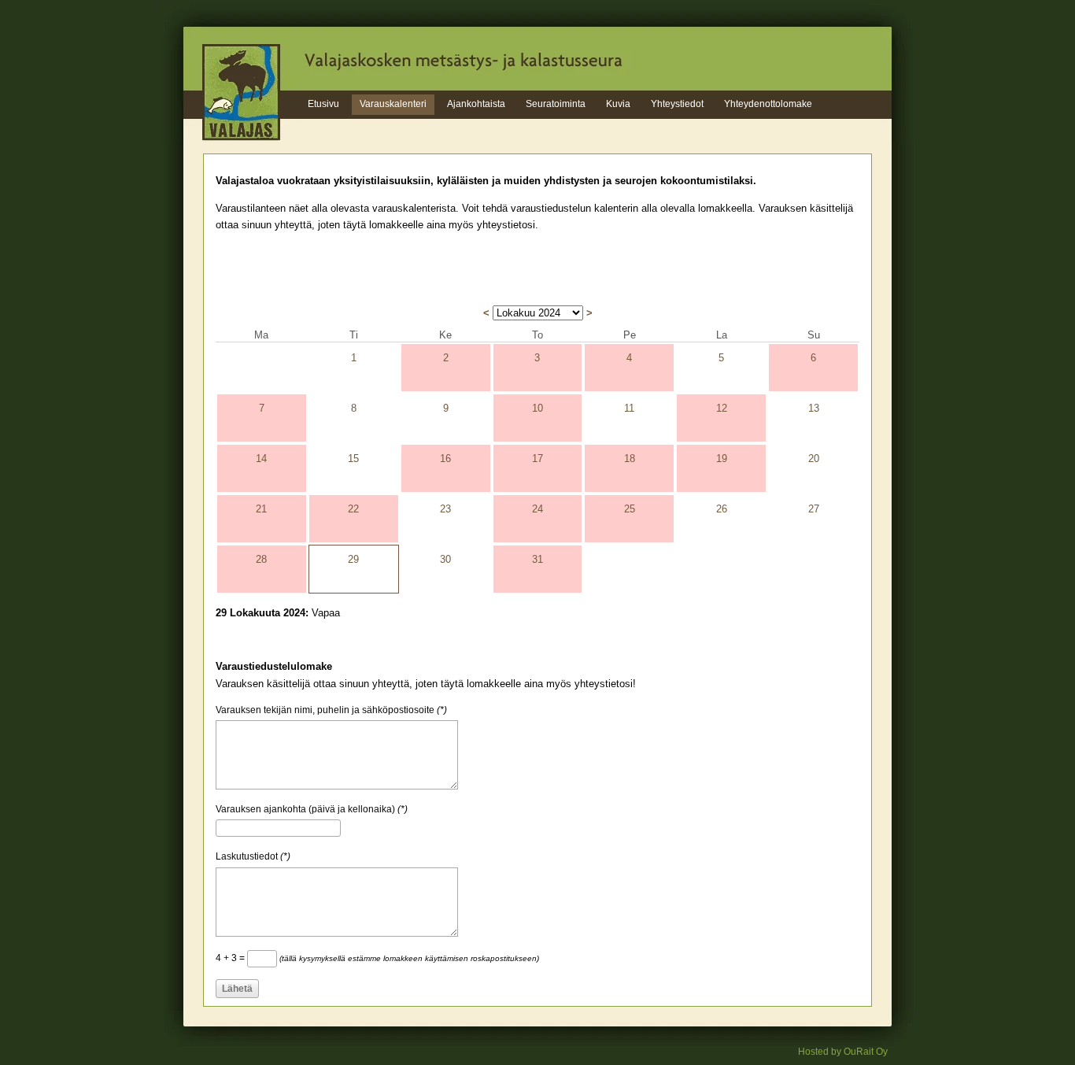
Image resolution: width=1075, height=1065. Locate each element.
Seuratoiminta (556, 103)
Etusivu (323, 103)
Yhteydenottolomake (768, 103)
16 (445, 458)
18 (629, 458)
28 (261, 559)
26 (721, 509)
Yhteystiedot (677, 103)
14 (261, 458)
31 (537, 559)
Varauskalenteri (393, 103)
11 (629, 408)
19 (721, 458)
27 (813, 509)
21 (261, 509)
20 (813, 458)
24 (537, 509)
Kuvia (618, 103)
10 (537, 408)
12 (721, 408)
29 (353, 559)
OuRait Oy (866, 1051)
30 (445, 559)
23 (445, 509)
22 (353, 509)
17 (537, 458)
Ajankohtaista (476, 103)
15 (353, 458)
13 (813, 408)
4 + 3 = (377, 957)
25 (629, 509)
